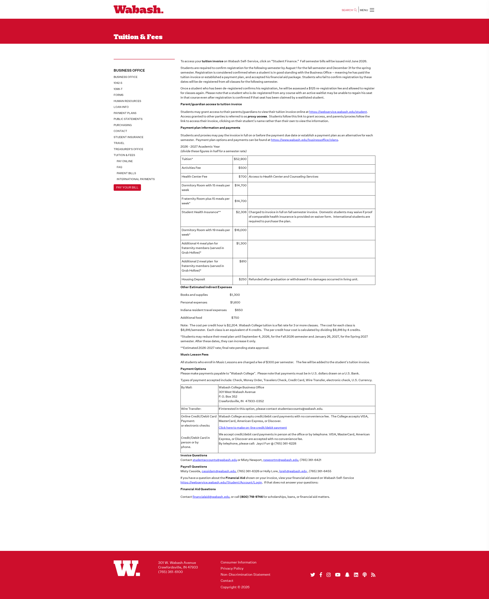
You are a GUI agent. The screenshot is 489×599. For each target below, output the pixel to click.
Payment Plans (125, 113)
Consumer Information (239, 562)
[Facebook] (321, 575)
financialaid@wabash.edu (211, 497)
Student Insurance (128, 137)
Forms (118, 95)
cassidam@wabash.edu (219, 471)
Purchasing (123, 125)
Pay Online (125, 161)
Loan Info (121, 107)
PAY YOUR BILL (127, 187)
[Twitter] (312, 575)
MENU (364, 10)
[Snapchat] (347, 575)
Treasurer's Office (128, 149)
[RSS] (373, 575)
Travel (119, 143)
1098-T (118, 89)
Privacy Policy (232, 568)
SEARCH (347, 10)
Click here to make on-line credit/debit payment (253, 427)
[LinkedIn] (356, 575)
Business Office (126, 77)
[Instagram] (328, 575)
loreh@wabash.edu (293, 471)
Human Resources (127, 101)
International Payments (136, 179)
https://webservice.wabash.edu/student (338, 112)
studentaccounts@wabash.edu (215, 460)
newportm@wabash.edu (280, 460)
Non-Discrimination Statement (245, 574)
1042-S (118, 83)
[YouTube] (337, 575)
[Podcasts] (365, 575)
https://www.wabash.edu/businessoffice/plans (304, 140)
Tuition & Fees (124, 155)
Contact (120, 131)
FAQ (119, 167)
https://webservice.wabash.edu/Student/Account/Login (221, 482)
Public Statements (128, 119)
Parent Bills (126, 173)
